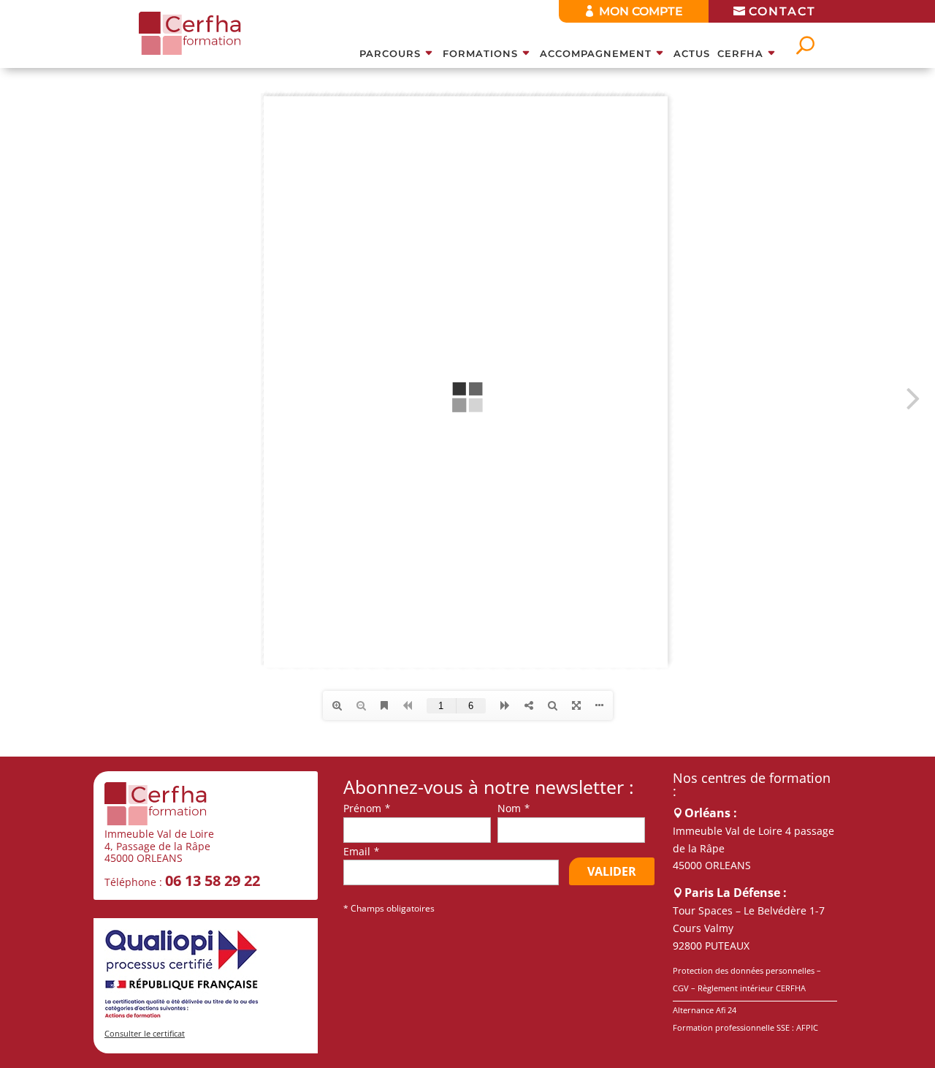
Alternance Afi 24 (704, 1009)
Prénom (362, 808)
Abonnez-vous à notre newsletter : (488, 787)
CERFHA (740, 53)
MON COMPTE (641, 11)
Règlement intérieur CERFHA (752, 987)
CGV (681, 987)
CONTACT (782, 11)
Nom (509, 808)
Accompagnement (596, 53)
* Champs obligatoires (389, 908)
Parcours (390, 53)
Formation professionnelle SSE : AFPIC (745, 1027)
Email (356, 851)
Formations (480, 53)
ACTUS (691, 53)
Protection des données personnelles (743, 970)
